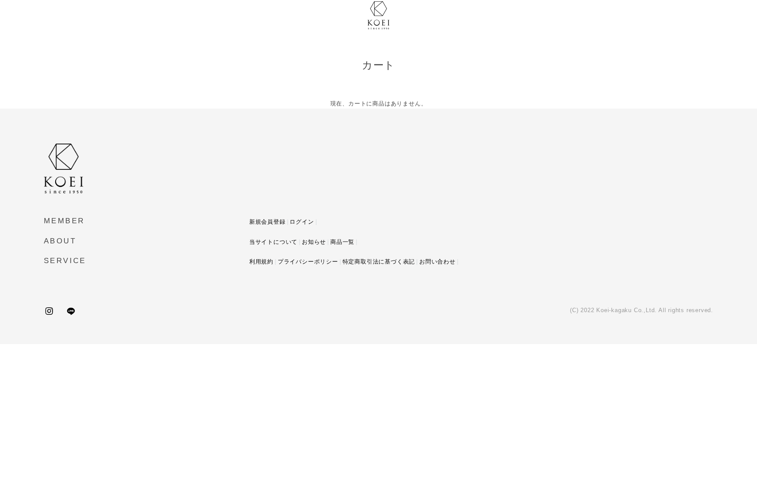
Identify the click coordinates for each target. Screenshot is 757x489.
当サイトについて (273, 242)
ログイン (302, 221)
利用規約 (261, 261)
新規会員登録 (267, 221)
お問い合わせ (437, 261)
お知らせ (314, 242)
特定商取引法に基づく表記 (379, 261)
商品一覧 (342, 242)
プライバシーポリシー (308, 261)
